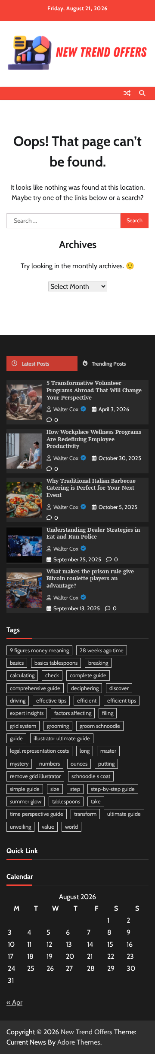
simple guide (25, 789)
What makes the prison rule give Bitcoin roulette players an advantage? (90, 578)
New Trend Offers (86, 1032)
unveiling (20, 827)
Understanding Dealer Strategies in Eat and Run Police (93, 533)
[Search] (142, 93)
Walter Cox (65, 409)
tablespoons (66, 801)
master (108, 751)
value (48, 827)
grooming (58, 726)
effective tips (51, 700)
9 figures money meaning (39, 650)
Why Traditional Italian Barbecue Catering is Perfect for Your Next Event (91, 488)
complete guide (88, 675)
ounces (79, 763)
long (85, 751)
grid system (23, 726)
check (52, 675)
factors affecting (72, 713)
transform (85, 814)
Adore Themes (78, 1042)
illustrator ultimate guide (62, 738)
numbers (49, 763)
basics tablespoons (56, 663)
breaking (98, 663)
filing (107, 713)
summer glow (25, 801)
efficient (86, 700)
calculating (22, 675)
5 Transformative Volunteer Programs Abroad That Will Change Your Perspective (94, 390)
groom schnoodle (100, 726)
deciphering (85, 688)
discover (119, 688)
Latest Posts (35, 363)
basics (17, 663)
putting (106, 763)
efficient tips (121, 700)
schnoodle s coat (90, 776)
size (54, 789)
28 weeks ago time (102, 650)
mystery (19, 763)
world (71, 827)
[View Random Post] (127, 93)
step (75, 789)
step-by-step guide (113, 789)
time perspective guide (36, 814)
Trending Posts (109, 363)
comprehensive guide (35, 688)
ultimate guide (124, 814)
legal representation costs (39, 751)
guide (16, 738)
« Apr (14, 1002)
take (96, 801)
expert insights (26, 713)
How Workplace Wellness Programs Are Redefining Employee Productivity (93, 439)
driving (17, 700)
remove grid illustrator (35, 776)
